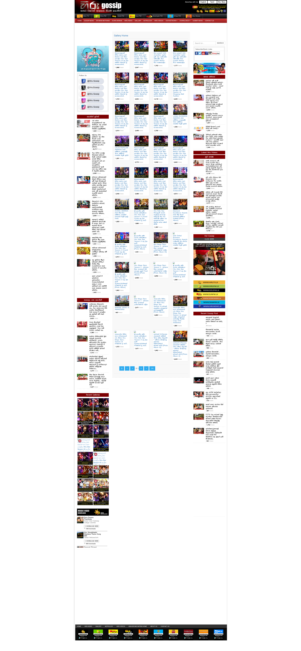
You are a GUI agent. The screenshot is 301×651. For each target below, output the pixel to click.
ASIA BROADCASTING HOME (138, 626)
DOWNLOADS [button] (184, 21)
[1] (121, 368)
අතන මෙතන (209, 77)
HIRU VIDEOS (158, 21)
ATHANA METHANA (103, 21)
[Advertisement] (209, 479)
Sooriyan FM (157, 16)
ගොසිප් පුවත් (93, 117)
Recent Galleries (93, 395)
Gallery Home (121, 35)
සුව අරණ (209, 157)
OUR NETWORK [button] (171, 21)
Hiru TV (86, 16)
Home (79, 626)
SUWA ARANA (117, 21)
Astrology (147, 21)
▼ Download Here (91, 526)
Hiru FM (103, 16)
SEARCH (220, 43)
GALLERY (138, 21)
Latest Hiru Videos (209, 153)
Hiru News (222, 2)
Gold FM (120, 16)
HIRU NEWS (128, 21)
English (203, 2)
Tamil (212, 2)
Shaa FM (177, 16)
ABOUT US (153, 626)
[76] (152, 368)
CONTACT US (209, 21)
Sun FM (138, 16)
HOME (79, 21)
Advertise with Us (191, 2)
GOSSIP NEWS (89, 21)
